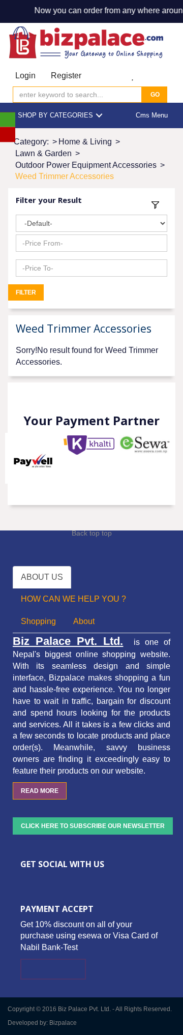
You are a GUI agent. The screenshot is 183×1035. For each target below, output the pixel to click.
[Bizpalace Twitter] (39, 880)
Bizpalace (63, 1022)
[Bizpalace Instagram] (84, 880)
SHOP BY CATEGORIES (55, 115)
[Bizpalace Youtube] (100, 880)
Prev (21, 458)
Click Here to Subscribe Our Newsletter (93, 826)
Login (25, 75)
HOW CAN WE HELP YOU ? (73, 599)
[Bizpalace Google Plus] (54, 880)
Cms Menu (152, 115)
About (84, 621)
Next (162, 458)
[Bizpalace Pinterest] (69, 880)
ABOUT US (42, 577)
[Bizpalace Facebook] (23, 880)
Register (66, 75)
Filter (26, 292)
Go (154, 94)
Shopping (38, 621)
